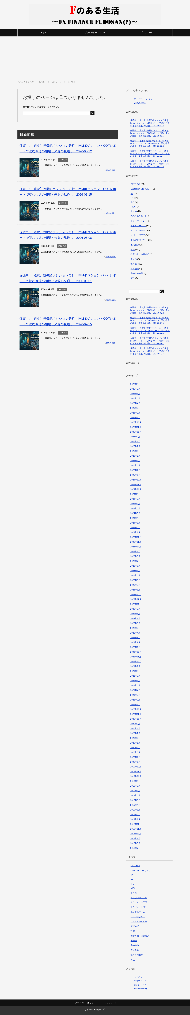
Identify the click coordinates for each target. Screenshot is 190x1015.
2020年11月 (135, 714)
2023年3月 (135, 580)
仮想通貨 (135, 245)
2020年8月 (135, 728)
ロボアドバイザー (139, 240)
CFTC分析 (63, 160)
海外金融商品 (137, 273)
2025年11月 (135, 427)
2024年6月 (135, 508)
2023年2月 (135, 585)
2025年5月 (135, 456)
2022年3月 (135, 638)
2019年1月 (135, 819)
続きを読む (111, 170)
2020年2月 (135, 757)
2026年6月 (135, 394)
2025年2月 (135, 470)
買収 (133, 278)
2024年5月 (135, 513)
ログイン (138, 977)
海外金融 (135, 269)
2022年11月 (135, 599)
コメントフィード (142, 985)
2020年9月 (135, 724)
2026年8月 (135, 384)
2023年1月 (135, 590)
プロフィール (147, 32)
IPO (132, 202)
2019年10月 (135, 776)
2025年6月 (135, 451)
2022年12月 (135, 594)
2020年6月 (135, 738)
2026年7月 (135, 389)
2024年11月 (135, 484)
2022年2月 (135, 642)
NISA (133, 207)
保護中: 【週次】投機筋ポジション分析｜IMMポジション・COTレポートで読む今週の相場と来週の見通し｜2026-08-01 (150, 153)
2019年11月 (135, 771)
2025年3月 (135, 465)
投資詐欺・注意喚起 (140, 254)
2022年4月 (135, 633)
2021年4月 (135, 690)
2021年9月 (135, 666)
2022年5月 (135, 628)
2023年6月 (135, 566)
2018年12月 (135, 824)
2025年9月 (135, 437)
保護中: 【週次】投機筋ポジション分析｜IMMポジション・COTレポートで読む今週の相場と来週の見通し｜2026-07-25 (150, 164)
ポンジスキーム (138, 230)
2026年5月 (135, 398)
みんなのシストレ (139, 216)
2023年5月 (135, 571)
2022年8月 (135, 614)
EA (132, 193)
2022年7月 (135, 618)
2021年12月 (135, 652)
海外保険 (135, 264)
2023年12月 (135, 537)
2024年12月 (135, 480)
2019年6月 (135, 795)
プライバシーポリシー (95, 32)
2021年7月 (135, 676)
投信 (133, 249)
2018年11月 (135, 829)
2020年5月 (135, 743)
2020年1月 (135, 762)
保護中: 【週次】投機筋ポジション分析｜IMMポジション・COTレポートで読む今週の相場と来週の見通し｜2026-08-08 (150, 143)
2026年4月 (135, 403)
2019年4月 (135, 805)
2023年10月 (135, 547)
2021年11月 (135, 657)
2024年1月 (135, 532)
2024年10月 (135, 489)
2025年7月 (135, 446)
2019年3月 (135, 810)
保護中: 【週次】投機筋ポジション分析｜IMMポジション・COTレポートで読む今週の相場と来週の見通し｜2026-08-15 (150, 133)
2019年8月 (135, 786)
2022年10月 (135, 604)
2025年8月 (135, 441)
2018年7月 (135, 848)
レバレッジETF (138, 235)
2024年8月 (135, 499)
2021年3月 (135, 695)
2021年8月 (135, 671)
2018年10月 (135, 834)
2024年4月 (135, 518)
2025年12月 (135, 422)
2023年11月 (135, 542)
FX (132, 198)
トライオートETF (139, 221)
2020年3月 (135, 752)
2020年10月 (135, 719)
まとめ (43, 32)
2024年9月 (135, 494)
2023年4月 (135, 575)
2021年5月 (135, 685)
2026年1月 (135, 417)
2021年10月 (135, 661)
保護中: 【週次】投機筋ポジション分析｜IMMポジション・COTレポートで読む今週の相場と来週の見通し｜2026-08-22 (150, 123)
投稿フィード (140, 981)
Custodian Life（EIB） (141, 189)
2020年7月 (135, 733)
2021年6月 (135, 681)
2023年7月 (135, 561)
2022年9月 (135, 609)
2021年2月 (135, 700)
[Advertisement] (95, 59)
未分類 (134, 259)
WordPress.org (140, 988)
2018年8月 (135, 843)
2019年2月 (135, 814)
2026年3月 (135, 408)
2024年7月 (135, 504)
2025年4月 (135, 461)
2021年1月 (135, 704)
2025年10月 (135, 432)
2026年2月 (135, 413)
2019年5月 (135, 800)
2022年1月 (135, 647)
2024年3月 (135, 523)
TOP (28, 82)
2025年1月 (135, 475)
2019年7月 (135, 791)
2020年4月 (135, 748)
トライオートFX (138, 226)
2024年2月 (135, 528)
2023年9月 (135, 551)
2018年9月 (135, 838)
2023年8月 (135, 556)
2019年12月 (135, 767)
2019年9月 (135, 781)
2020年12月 (135, 709)
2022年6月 (135, 623)
